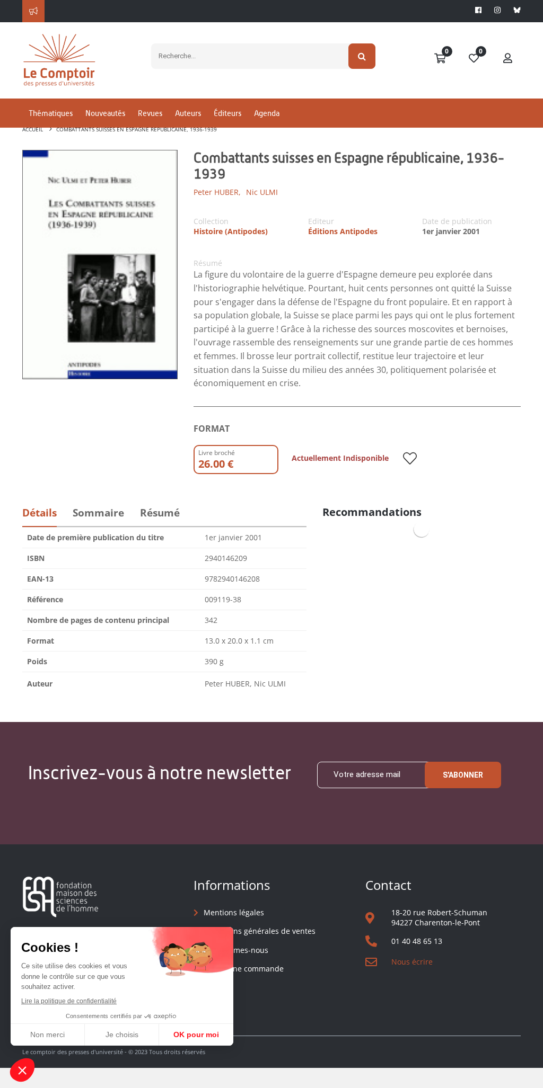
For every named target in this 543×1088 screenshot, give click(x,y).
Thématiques (51, 113)
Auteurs (188, 113)
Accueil (32, 129)
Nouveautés (105, 113)
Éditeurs (227, 113)
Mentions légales (234, 912)
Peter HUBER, (217, 192)
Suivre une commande (244, 969)
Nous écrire (412, 962)
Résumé (160, 513)
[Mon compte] (508, 59)
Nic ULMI (262, 192)
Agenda (266, 113)
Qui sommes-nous (236, 950)
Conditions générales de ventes (260, 931)
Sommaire (98, 513)
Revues (150, 113)
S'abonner (463, 775)
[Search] (361, 56)
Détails (39, 513)
